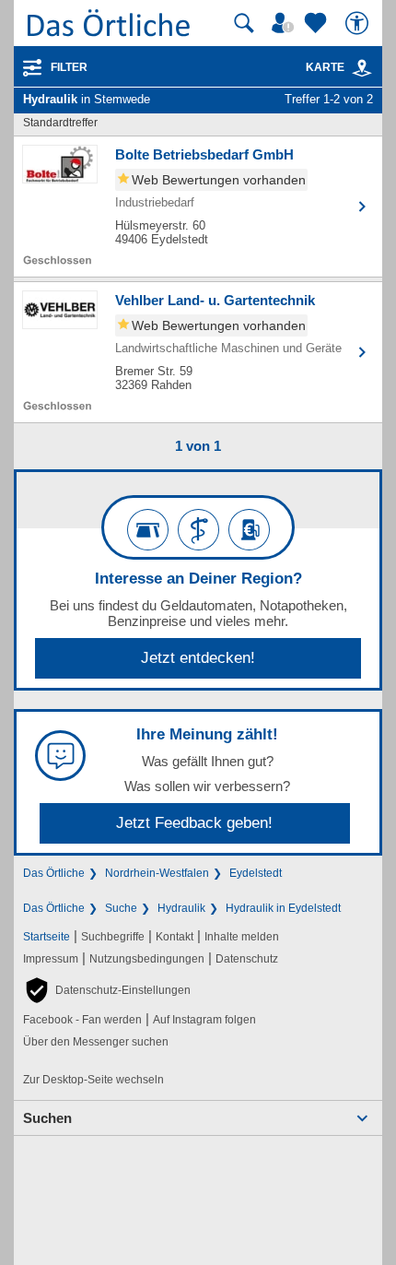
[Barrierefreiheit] (359, 23)
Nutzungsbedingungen (146, 958)
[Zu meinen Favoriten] (318, 23)
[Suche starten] (244, 23)
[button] (107, 990)
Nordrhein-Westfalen (157, 873)
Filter (69, 67)
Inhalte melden (241, 936)
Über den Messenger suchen (96, 1041)
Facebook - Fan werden (82, 1019)
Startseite (46, 936)
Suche (121, 908)
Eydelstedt (255, 873)
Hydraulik (181, 908)
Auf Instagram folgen (204, 1019)
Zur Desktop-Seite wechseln (93, 1079)
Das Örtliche (54, 873)
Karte (325, 67)
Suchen (47, 1118)
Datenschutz (246, 958)
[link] (362, 68)
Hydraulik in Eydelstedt (283, 908)
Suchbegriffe (113, 936)
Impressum (50, 958)
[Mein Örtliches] (285, 23)
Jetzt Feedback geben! (194, 823)
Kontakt (174, 936)
